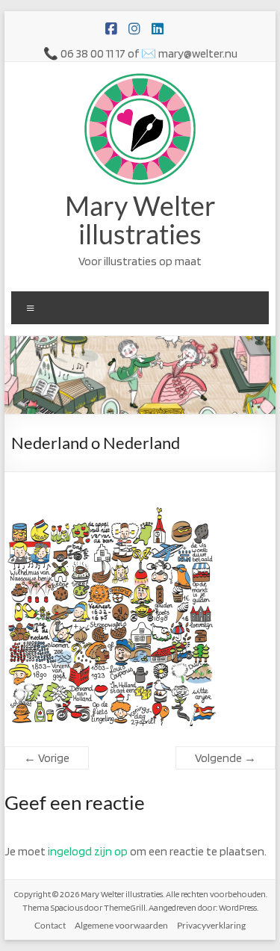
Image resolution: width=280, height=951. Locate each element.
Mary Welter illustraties (140, 219)
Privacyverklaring (211, 925)
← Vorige (46, 758)
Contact (50, 925)
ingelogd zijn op (88, 851)
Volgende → (225, 758)
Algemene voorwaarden (121, 925)
